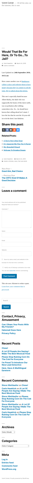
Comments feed (9, 466)
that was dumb (22, 161)
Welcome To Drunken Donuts (15, 150)
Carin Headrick (8, 63)
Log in (5, 459)
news (15, 161)
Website (4, 250)
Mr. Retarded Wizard (12, 147)
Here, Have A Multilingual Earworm (14, 369)
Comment (5, 209)
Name (3, 231)
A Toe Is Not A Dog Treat (13, 141)
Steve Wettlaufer (10, 385)
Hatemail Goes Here (11, 330)
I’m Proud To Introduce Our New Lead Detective (14, 363)
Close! (5, 348)
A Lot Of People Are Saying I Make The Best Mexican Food (16, 352)
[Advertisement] (16, 25)
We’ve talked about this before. (17, 91)
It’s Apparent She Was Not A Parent (17, 144)
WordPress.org (9, 469)
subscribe (12, 270)
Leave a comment (9, 65)
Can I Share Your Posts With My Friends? (15, 325)
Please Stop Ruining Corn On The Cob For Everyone (15, 358)
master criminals (9, 161)
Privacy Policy (9, 333)
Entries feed (8, 462)
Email (3, 240)
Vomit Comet (8, 3)
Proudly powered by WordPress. (19, 478)
